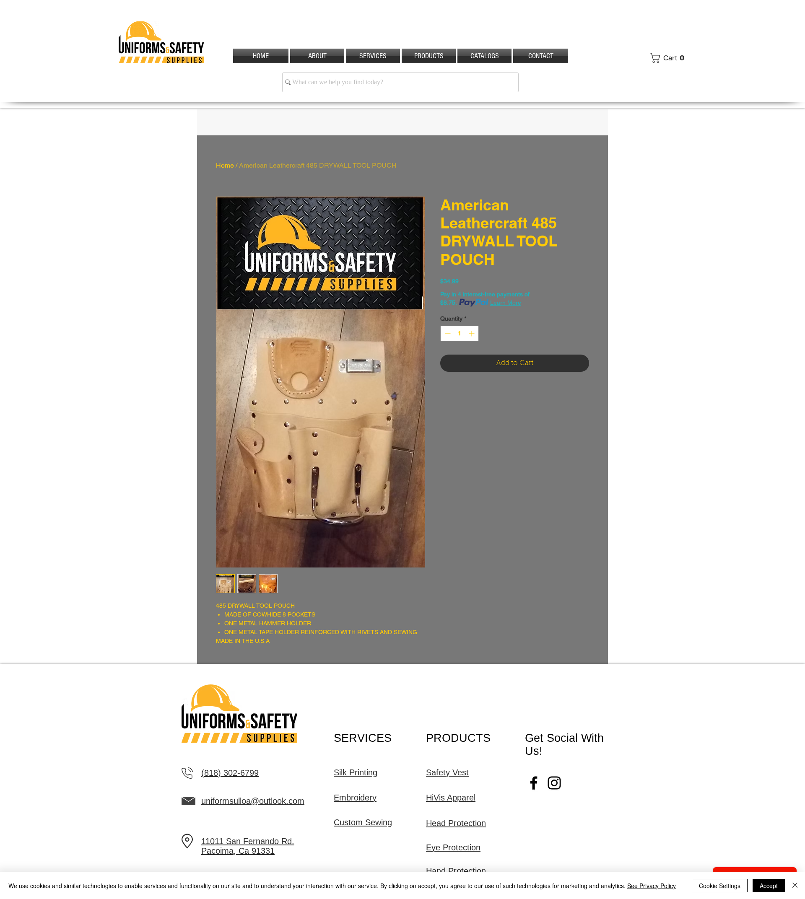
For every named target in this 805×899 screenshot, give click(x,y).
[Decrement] (446, 333)
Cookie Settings (719, 885)
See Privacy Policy (651, 885)
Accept (769, 885)
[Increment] (472, 333)
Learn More (505, 302)
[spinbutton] (459, 333)
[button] (669, 58)
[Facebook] (534, 783)
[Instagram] (554, 783)
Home (225, 165)
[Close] (795, 885)
